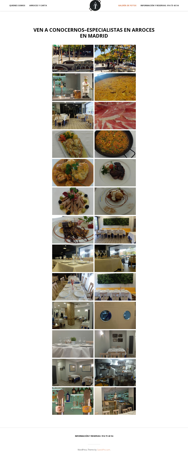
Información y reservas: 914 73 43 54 (160, 5)
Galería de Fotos (127, 5)
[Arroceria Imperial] (95, 5)
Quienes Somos (17, 5)
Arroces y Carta (38, 5)
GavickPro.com (103, 449)
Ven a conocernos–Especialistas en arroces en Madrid (94, 32)
